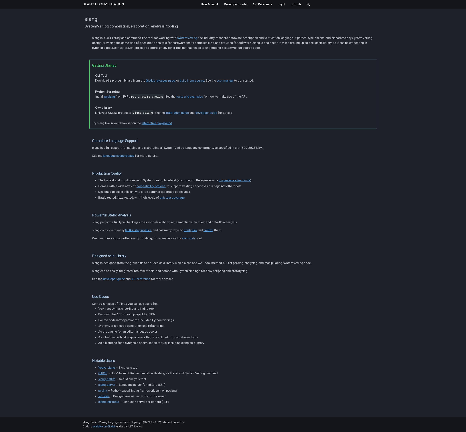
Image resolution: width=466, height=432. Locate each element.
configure (190, 230)
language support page (118, 155)
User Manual (209, 4)
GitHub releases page (160, 80)
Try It (281, 4)
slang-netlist (106, 379)
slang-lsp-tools (108, 402)
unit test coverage (172, 197)
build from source (192, 80)
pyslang (109, 96)
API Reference (262, 4)
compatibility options (151, 186)
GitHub (296, 4)
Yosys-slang (106, 367)
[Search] (308, 4)
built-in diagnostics (138, 230)
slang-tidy (189, 238)
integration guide (177, 113)
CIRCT (102, 373)
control (208, 230)
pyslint (102, 390)
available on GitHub (104, 426)
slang (103, 4)
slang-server (106, 384)
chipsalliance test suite (234, 180)
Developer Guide (235, 4)
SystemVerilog (187, 38)
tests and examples (189, 96)
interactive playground (157, 123)
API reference (140, 279)
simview (104, 396)
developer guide (206, 113)
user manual (225, 80)
